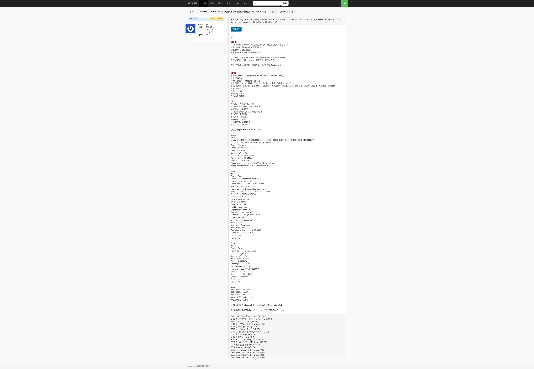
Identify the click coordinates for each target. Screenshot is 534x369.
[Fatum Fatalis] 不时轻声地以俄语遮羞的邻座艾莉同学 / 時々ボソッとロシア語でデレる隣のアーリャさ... (253, 12)
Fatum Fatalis (202, 12)
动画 (204, 3)
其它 (245, 3)
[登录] (344, 3)
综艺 (220, 3)
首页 (191, 12)
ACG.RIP (192, 3)
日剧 (212, 3)
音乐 (229, 3)
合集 (237, 3)
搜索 (285, 3)
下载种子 (236, 29)
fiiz (207, 24)
